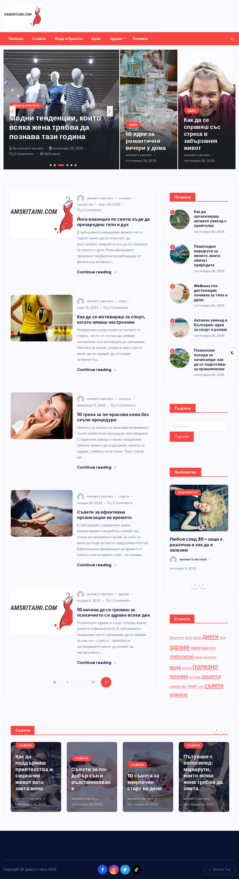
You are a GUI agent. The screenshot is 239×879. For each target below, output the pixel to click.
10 (93, 682)
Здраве (116, 39)
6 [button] (75, 164)
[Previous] (194, 584)
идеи (196, 647)
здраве (123, 594)
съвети (123, 496)
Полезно (15, 39)
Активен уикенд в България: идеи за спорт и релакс (211, 325)
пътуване (194, 677)
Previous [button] (13, 111)
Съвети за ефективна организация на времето (104, 514)
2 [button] (54, 164)
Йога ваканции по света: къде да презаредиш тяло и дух (113, 221)
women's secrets (31, 148)
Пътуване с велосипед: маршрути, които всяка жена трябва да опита (147, 772)
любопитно (182, 656)
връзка (197, 637)
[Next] (203, 584)
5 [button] (71, 164)
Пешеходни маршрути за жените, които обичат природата (207, 255)
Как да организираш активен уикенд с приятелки (210, 218)
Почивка (140, 39)
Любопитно (188, 492)
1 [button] (50, 164)
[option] (61, 109)
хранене (179, 694)
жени (223, 637)
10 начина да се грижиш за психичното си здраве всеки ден (113, 612)
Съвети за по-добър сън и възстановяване (35, 779)
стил (201, 686)
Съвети (39, 39)
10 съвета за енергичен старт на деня (88, 782)
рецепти (211, 676)
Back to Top (222, 869)
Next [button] (110, 111)
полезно (124, 399)
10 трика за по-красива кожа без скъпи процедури (113, 417)
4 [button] (66, 164)
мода (175, 667)
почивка (124, 198)
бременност (177, 637)
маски (198, 657)
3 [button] (58, 164)
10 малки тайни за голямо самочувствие (202, 782)
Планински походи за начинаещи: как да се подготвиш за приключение (209, 359)
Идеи (96, 39)
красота (208, 648)
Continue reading (94, 272)
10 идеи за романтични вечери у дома (146, 140)
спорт (122, 301)
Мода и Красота (68, 39)
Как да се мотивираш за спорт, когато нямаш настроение (111, 319)
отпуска (187, 668)
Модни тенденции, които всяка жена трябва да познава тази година (55, 127)
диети (210, 636)
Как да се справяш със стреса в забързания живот (202, 134)
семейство (85, 204)
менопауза (209, 657)
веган (188, 637)
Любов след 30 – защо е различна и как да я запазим (196, 544)
